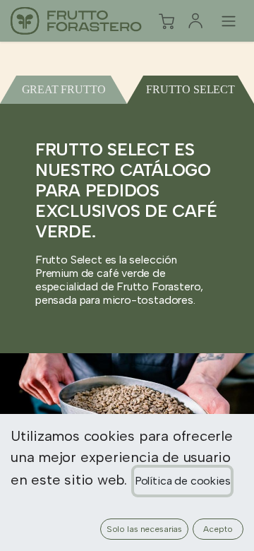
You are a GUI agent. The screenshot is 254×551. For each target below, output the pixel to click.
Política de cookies (183, 480)
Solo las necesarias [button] (145, 529)
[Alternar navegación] (228, 21)
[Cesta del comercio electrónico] (166, 20)
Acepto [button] (217, 529)
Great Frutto (64, 89)
